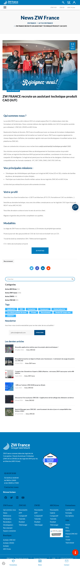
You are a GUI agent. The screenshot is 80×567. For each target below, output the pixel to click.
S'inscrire (40, 332)
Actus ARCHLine (11, 289)
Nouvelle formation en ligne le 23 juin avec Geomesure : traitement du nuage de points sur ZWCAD (40, 362)
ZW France (31, 23)
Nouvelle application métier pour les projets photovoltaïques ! (40, 349)
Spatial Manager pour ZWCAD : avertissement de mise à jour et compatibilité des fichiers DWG (40, 413)
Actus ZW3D (9, 296)
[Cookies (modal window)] (3, 563)
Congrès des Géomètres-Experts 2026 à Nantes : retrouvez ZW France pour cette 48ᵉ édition (40, 375)
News (40, 565)
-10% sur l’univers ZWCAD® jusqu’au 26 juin (40, 387)
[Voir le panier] (68, 2)
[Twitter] (32, 268)
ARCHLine (71, 7)
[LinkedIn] (43, 268)
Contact (66, 565)
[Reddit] (48, 268)
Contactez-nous (11, 487)
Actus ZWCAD (10, 300)
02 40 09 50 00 (10, 473)
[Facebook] (37, 268)
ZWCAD (53, 7)
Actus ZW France (46, 23)
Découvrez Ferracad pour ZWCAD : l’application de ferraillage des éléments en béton (40, 400)
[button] (40, 250)
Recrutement (8, 261)
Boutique (7, 535)
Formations (70, 505)
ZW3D (62, 7)
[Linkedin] (17, 497)
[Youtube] (23, 497)
